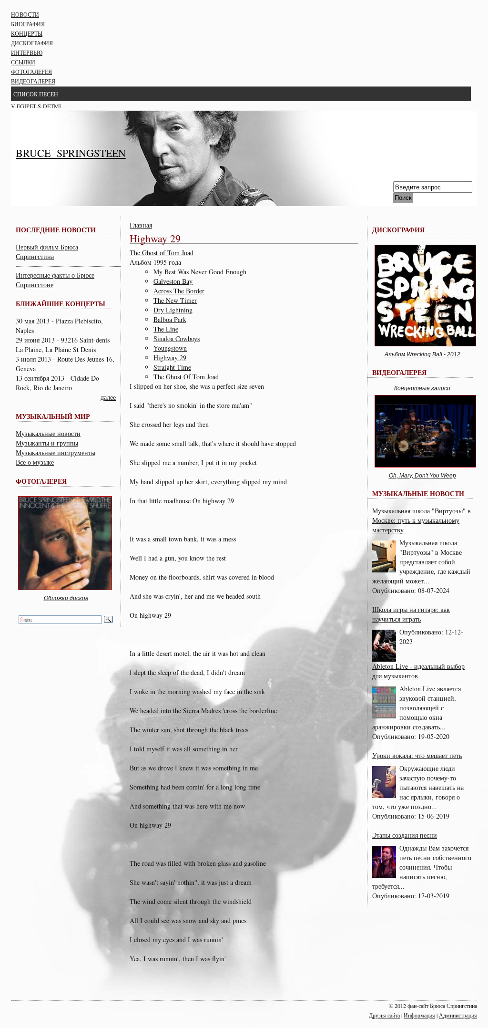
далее (108, 397)
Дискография (32, 43)
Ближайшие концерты (60, 304)
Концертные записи (422, 388)
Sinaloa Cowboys (176, 338)
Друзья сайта (384, 1015)
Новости (25, 14)
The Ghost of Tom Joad (161, 252)
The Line (165, 328)
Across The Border (178, 290)
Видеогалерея (33, 81)
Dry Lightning (173, 309)
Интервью (26, 52)
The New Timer (175, 300)
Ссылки (23, 62)
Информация (419, 1015)
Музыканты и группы (47, 442)
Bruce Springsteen (71, 153)
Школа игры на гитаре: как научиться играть (411, 614)
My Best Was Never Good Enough (199, 271)
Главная (141, 224)
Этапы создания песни (404, 835)
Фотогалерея (31, 71)
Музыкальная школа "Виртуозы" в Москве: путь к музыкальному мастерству (421, 520)
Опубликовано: (395, 590)
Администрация (458, 1015)
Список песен (35, 94)
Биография (28, 24)
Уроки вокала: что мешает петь (417, 755)
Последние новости (56, 230)
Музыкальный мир (53, 416)
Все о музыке (35, 462)
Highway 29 (169, 357)
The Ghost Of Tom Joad (186, 376)
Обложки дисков (66, 598)
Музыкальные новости (48, 433)
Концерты (26, 33)
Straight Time (172, 367)
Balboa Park (169, 319)
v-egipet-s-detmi (36, 106)
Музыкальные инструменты (55, 452)
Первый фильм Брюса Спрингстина (47, 251)
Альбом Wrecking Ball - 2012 (422, 354)
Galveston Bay (173, 281)
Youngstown (170, 348)
